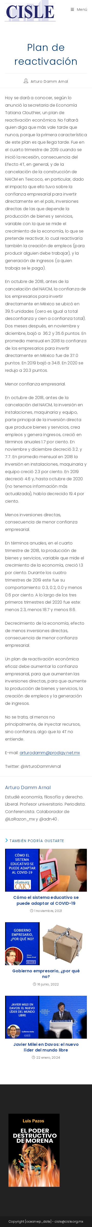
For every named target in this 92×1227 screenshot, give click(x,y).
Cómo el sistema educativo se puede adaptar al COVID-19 (46, 900)
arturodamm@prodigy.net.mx (50, 753)
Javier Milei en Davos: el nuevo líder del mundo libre (46, 1047)
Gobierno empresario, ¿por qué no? (46, 974)
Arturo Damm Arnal (49, 81)
